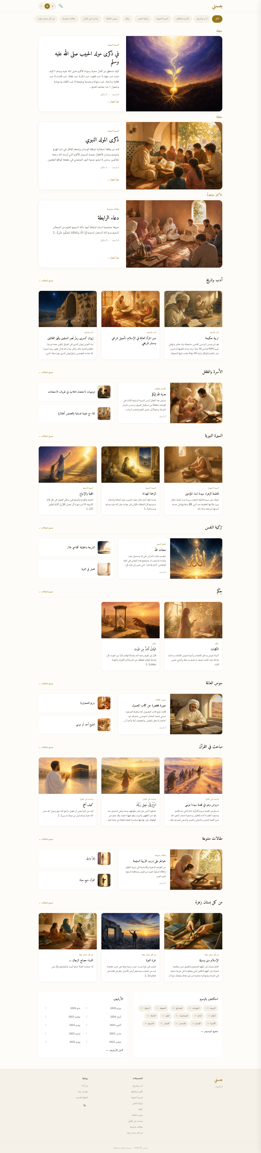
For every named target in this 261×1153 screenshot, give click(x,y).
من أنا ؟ (84, 1086)
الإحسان (180, 1023)
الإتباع (196, 1023)
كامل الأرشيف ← (114, 1050)
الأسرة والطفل (182, 19)
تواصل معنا (83, 1092)
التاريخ (149, 1023)
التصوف (161, 1008)
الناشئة (151, 1016)
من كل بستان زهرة (46, 19)
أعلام (212, 1016)
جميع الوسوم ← (209, 1031)
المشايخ (177, 1008)
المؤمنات (194, 1008)
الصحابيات (182, 1016)
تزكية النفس (143, 19)
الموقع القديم (82, 1098)
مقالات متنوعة (68, 19)
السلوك (145, 1008)
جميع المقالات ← (46, 281)
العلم (165, 1016)
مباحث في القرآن (90, 19)
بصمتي (217, 6)
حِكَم (127, 19)
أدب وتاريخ (202, 19)
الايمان (164, 1023)
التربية (211, 1008)
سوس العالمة (111, 19)
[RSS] (84, 1105)
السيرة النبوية (162, 19)
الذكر (198, 1016)
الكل (217, 19)
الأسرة (211, 1023)
